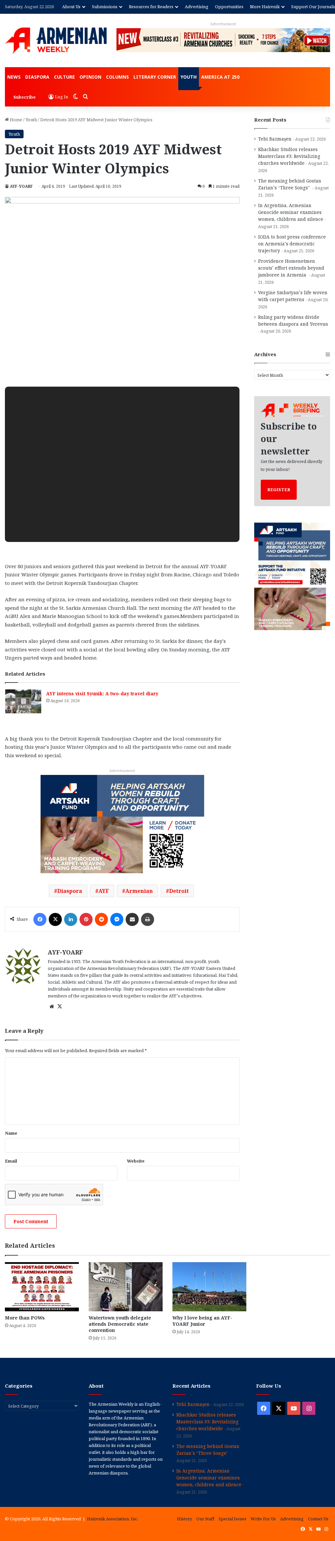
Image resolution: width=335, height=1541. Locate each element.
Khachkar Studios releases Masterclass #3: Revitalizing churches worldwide (289, 156)
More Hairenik (265, 7)
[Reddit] (101, 919)
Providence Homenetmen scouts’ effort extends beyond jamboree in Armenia (291, 268)
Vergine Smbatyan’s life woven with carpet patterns (292, 295)
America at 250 (220, 77)
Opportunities (229, 7)
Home (15, 120)
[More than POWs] (42, 1287)
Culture (64, 77)
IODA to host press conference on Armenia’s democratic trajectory (292, 244)
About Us (71, 7)
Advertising (196, 7)
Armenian (139, 891)
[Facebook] (39, 919)
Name (11, 1133)
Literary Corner (154, 77)
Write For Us (263, 1519)
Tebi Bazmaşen (274, 139)
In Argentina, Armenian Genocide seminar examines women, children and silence (290, 212)
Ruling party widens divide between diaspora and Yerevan (293, 320)
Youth (189, 77)
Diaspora (37, 77)
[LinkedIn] (70, 919)
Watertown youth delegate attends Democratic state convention (120, 1324)
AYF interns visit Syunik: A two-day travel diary (102, 693)
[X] (55, 919)
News (14, 77)
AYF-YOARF (21, 186)
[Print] (147, 919)
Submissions (104, 7)
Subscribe (24, 97)
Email (11, 1161)
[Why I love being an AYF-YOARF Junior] (209, 1287)
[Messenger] (116, 919)
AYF (103, 891)
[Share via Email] (132, 919)
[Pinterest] (86, 919)
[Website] (52, 1007)
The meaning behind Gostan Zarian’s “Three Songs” (289, 184)
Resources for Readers (151, 7)
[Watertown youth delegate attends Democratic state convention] (126, 1287)
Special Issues (232, 1519)
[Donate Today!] (122, 823)
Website (136, 1161)
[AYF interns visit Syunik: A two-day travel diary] (23, 701)
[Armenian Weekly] (56, 41)
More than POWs (25, 1318)
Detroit (179, 891)
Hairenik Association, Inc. (112, 1519)
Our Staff (205, 1519)
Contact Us (318, 1519)
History (184, 1519)
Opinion (90, 77)
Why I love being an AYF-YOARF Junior (202, 1321)
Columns (117, 77)
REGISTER (278, 489)
